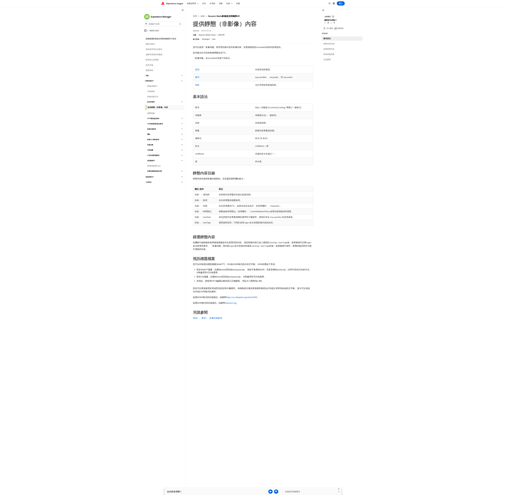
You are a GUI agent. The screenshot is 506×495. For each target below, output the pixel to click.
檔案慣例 (149, 70)
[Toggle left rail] (183, 10)
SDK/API (221, 35)
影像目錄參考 (216, 318)
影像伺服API (150, 81)
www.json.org (230, 303)
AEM (203, 16)
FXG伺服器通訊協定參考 (155, 124)
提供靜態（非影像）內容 (158, 107)
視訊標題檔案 (328, 54)
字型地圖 (150, 150)
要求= (204, 318)
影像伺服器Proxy (154, 166)
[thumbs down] (276, 491)
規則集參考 (151, 160)
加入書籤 (329, 28)
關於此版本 (150, 44)
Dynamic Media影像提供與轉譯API (224, 16)
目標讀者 (151, 91)
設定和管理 (151, 102)
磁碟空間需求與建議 (154, 54)
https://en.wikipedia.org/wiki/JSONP (241, 297)
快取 (197, 85)
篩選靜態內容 (328, 49)
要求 (197, 77)
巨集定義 (150, 145)
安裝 (147, 75)
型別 (197, 69)
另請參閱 (327, 59)
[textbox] (163, 24)
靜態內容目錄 (328, 44)
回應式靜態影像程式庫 (154, 171)
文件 (195, 16)
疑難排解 (151, 113)
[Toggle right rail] (323, 10)
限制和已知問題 (152, 60)
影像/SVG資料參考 (153, 139)
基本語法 (327, 38)
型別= (195, 318)
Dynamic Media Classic (207, 35)
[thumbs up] (270, 491)
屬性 (148, 134)
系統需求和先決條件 (154, 49)
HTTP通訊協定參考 (153, 118)
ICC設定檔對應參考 (153, 155)
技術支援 (149, 65)
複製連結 (340, 28)
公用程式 (149, 182)
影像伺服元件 (152, 96)
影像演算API (150, 177)
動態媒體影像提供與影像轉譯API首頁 (161, 39)
